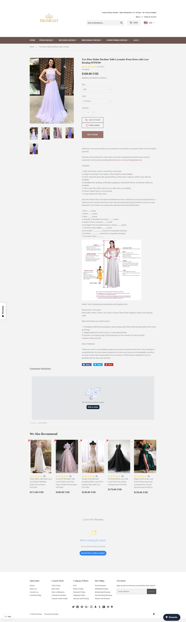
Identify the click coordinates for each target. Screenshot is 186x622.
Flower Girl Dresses (102, 599)
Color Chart (55, 586)
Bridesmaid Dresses (91, 40)
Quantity (85, 108)
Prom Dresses (46, 40)
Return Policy (88, 338)
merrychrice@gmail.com (132, 160)
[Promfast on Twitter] (73, 607)
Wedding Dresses (67, 40)
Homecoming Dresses (117, 40)
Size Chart (55, 589)
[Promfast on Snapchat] (95, 607)
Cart (135, 23)
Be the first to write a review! (93, 553)
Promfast (38, 614)
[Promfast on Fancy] (112, 607)
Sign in (138, 17)
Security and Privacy (81, 599)
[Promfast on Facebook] (77, 607)
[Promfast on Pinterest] (82, 607)
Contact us (34, 592)
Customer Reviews (58, 595)
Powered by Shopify (51, 614)
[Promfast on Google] (86, 607)
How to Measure (57, 592)
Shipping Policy (79, 595)
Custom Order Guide (59, 599)
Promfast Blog (35, 595)
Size (83, 85)
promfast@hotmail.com (111, 160)
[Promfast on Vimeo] (108, 607)
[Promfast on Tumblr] (99, 607)
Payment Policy (79, 592)
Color (84, 96)
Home (32, 40)
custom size (108, 205)
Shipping (85, 78)
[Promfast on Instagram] (91, 607)
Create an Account (150, 17)
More (135, 40)
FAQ (99, 338)
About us (33, 589)
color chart (116, 188)
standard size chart (116, 199)
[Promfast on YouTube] (103, 607)
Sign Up (152, 591)
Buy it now (92, 135)
